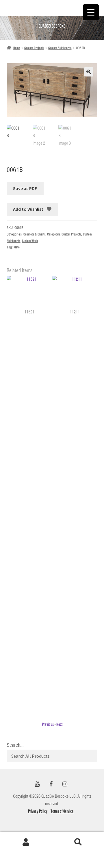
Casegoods (53, 234)
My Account (26, 842)
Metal (17, 247)
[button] (88, 71)
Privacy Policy (37, 811)
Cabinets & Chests (34, 234)
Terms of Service (62, 811)
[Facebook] (51, 784)
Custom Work (30, 240)
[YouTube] (37, 784)
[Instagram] (64, 784)
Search (78, 842)
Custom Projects (34, 47)
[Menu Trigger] (91, 12)
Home (16, 47)
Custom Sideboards (59, 47)
